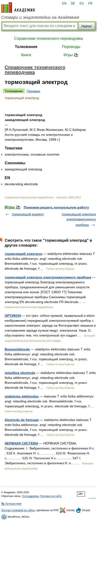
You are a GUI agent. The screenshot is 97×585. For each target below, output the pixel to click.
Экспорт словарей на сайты (18, 510)
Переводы (71, 47)
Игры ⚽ (71, 55)
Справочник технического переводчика (48, 38)
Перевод (33, 91)
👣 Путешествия (11, 503)
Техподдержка (30, 496)
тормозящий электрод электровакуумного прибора (79, 219)
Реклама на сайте (51, 496)
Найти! (86, 26)
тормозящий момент (28, 214)
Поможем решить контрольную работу (56, 207)
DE (73, 3)
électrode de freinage (22, 420)
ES (82, 3)
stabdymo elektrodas (22, 396)
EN (64, 3)
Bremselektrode (17, 349)
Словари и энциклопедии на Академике (40, 17)
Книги (26, 55)
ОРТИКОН (13, 315)
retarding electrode (20, 373)
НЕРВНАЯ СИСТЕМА (21, 443)
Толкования (26, 47)
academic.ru (18, 7)
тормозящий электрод (23, 254)
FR (90, 3)
